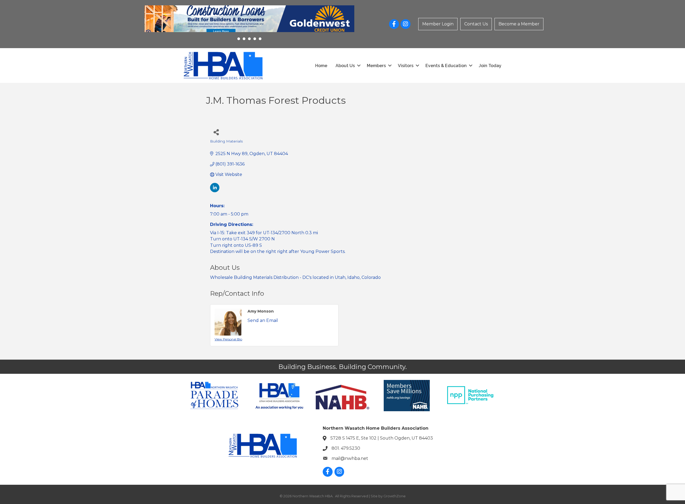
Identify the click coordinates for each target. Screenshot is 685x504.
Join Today (490, 65)
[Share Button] (216, 132)
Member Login (438, 23)
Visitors (405, 65)
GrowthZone (394, 496)
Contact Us (476, 23)
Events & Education (446, 65)
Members (376, 65)
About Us (345, 65)
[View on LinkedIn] (214, 190)
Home (321, 65)
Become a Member (518, 23)
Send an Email (263, 320)
